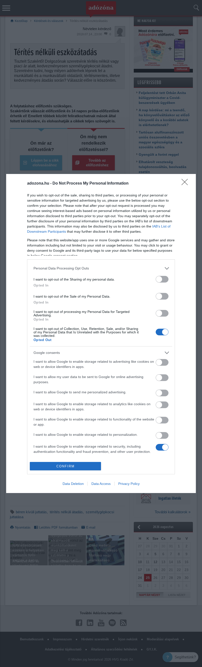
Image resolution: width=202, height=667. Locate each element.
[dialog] (101, 333)
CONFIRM (65, 466)
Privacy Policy (129, 484)
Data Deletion (73, 484)
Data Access (101, 484)
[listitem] (101, 268)
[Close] (186, 183)
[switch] (162, 279)
